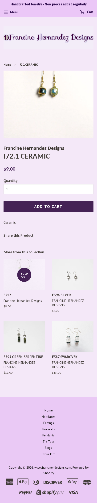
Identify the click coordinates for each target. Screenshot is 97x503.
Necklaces (48, 417)
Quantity (10, 180)
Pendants (48, 435)
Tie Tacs (48, 441)
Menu (14, 12)
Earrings (48, 423)
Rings (48, 448)
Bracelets (48, 429)
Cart (89, 12)
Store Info (49, 454)
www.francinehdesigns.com (52, 467)
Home (7, 64)
